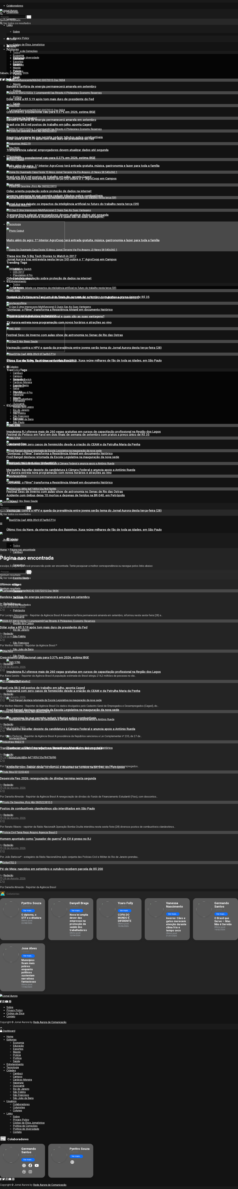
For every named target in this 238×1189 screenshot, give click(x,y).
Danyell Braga (79, 903)
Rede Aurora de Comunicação (49, 1022)
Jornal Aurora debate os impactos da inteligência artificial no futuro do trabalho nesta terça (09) (72, 204)
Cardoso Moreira (22, 382)
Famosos (18, 287)
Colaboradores (14, 5)
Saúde (16, 103)
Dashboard (8, 1030)
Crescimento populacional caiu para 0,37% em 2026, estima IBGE (50, 158)
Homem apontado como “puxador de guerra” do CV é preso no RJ (45, 839)
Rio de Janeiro (21, 629)
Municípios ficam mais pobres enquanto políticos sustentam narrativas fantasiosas (28, 971)
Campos (17, 376)
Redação (8, 603)
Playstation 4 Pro (23, 392)
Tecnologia (14, 156)
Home (12, 38)
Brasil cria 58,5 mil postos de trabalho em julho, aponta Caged (48, 124)
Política (17, 97)
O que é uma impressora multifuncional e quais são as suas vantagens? (55, 216)
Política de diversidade (26, 57)
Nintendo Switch (22, 269)
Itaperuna (18, 394)
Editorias (14, 49)
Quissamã (18, 616)
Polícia (17, 90)
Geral (16, 64)
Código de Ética (15, 1013)
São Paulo (18, 422)
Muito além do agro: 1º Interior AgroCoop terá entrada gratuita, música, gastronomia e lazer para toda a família (82, 240)
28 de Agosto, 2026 (14, 606)
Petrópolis (19, 400)
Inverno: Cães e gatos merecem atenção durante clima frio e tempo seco (176, 924)
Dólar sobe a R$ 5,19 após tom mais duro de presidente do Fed (50, 99)
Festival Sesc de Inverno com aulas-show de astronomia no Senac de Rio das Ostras (64, 491)
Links (9, 25)
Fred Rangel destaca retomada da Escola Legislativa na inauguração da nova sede (62, 710)
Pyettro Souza (31, 903)
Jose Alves (29, 948)
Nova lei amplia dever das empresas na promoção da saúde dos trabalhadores (79, 922)
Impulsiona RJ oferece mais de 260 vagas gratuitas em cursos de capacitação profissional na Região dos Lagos (83, 672)
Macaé (17, 397)
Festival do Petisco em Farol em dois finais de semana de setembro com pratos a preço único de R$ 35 (77, 434)
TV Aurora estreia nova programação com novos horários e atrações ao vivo (59, 472)
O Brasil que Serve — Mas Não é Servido (223, 921)
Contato (10, 1016)
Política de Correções (25, 51)
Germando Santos (221, 904)
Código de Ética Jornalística (29, 44)
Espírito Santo (21, 385)
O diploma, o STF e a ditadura (31, 916)
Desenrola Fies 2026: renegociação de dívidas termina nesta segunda (48, 778)
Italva (16, 388)
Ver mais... (28, 910)
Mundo (17, 84)
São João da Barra (23, 649)
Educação (18, 58)
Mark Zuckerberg (22, 399)
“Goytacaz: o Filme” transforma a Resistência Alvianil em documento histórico (59, 453)
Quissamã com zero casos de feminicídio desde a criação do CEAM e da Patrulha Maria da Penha (73, 691)
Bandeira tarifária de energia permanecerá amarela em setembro (51, 120)
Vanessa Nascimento (174, 904)
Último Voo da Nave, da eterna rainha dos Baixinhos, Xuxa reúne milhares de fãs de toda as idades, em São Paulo (84, 529)
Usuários (11, 1101)
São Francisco (21, 642)
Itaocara (17, 391)
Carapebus (19, 379)
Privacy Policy (21, 38)
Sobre (16, 31)
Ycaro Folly (125, 903)
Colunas (17, 1110)
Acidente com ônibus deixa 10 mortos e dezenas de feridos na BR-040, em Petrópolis (65, 495)
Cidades (13, 366)
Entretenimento (17, 281)
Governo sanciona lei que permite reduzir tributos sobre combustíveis (54, 196)
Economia (18, 55)
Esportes (18, 61)
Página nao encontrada (22, 549)
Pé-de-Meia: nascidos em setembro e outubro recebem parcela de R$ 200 (51, 869)
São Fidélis (19, 413)
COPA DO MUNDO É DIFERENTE (124, 917)
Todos (16, 52)
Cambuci (18, 552)
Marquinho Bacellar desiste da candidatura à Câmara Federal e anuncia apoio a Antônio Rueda (70, 729)
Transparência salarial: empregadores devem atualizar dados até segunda (57, 150)
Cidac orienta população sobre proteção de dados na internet (48, 278)
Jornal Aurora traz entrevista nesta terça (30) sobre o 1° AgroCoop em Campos (61, 259)
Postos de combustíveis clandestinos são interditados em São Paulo (47, 808)
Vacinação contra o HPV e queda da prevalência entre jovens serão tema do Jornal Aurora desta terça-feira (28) (84, 510)
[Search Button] (29, 17)
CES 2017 (18, 272)
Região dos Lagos (23, 623)
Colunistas (12, 12)
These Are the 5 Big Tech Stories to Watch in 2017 (41, 256)
